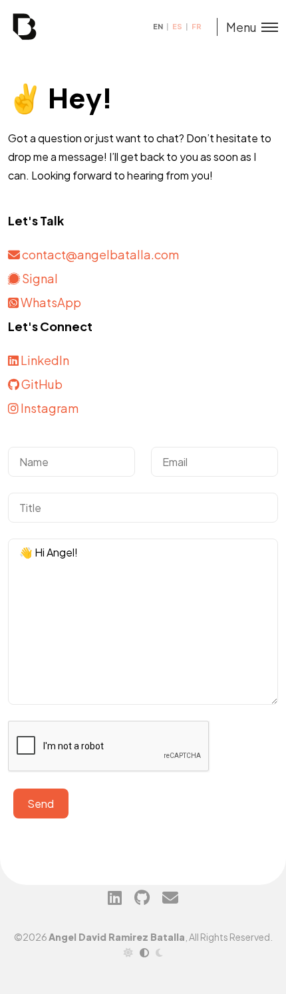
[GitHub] (142, 897)
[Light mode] (128, 952)
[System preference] (144, 952)
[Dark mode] (159, 952)
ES (177, 26)
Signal (39, 278)
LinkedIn (44, 360)
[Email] (170, 897)
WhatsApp (50, 302)
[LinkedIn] (115, 897)
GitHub (41, 384)
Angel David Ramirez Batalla (117, 937)
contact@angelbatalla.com (100, 254)
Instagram (48, 408)
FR (197, 26)
